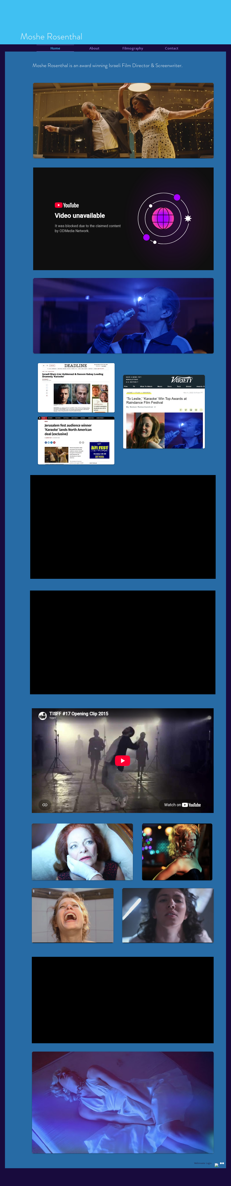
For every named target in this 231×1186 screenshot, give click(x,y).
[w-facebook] (217, 1165)
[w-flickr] (222, 1163)
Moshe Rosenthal (51, 36)
